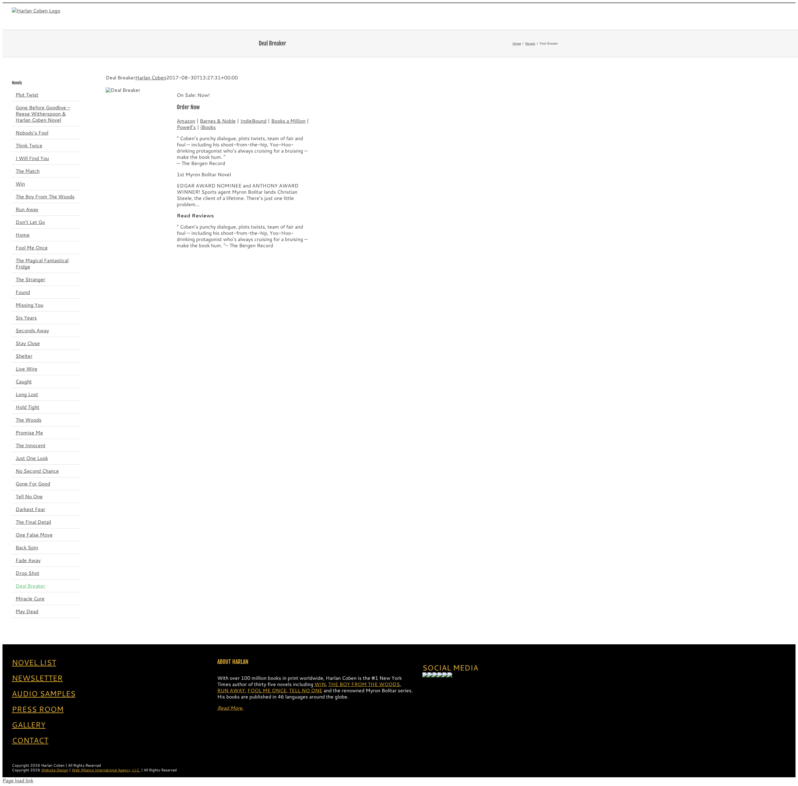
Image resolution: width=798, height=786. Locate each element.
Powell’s (186, 126)
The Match (28, 170)
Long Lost (27, 394)
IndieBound (253, 120)
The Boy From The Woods (45, 196)
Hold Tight (27, 406)
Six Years (26, 317)
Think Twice (29, 145)
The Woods (28, 419)
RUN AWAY (231, 690)
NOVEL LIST (34, 662)
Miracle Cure (30, 598)
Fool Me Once (32, 247)
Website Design (54, 770)
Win (20, 183)
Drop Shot (27, 572)
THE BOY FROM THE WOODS (364, 684)
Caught (24, 381)
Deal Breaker (30, 585)
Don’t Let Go (30, 221)
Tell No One (29, 496)
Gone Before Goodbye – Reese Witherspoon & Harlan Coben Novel (43, 113)
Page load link (17, 780)
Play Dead (27, 611)
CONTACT (30, 740)
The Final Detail (33, 521)
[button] (773, 16)
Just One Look (32, 458)
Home (23, 234)
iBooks (208, 126)
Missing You (29, 304)
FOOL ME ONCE (267, 690)
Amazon (186, 120)
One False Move (34, 534)
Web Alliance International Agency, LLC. (106, 770)
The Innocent (31, 445)
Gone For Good (33, 483)
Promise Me (29, 432)
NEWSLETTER (37, 678)
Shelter (24, 355)
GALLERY (29, 724)
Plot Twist (27, 94)
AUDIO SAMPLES (43, 693)
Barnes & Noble (218, 120)
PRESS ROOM (38, 709)
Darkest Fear (30, 509)
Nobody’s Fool (32, 132)
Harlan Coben (150, 77)
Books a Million (288, 120)
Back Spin (27, 547)
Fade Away (28, 560)
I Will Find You (32, 158)
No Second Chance (37, 470)
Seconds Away (32, 330)
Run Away (27, 209)
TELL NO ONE (305, 690)
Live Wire (26, 368)
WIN (320, 684)
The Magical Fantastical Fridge (42, 263)
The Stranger (30, 279)
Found (23, 292)
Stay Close (28, 343)
